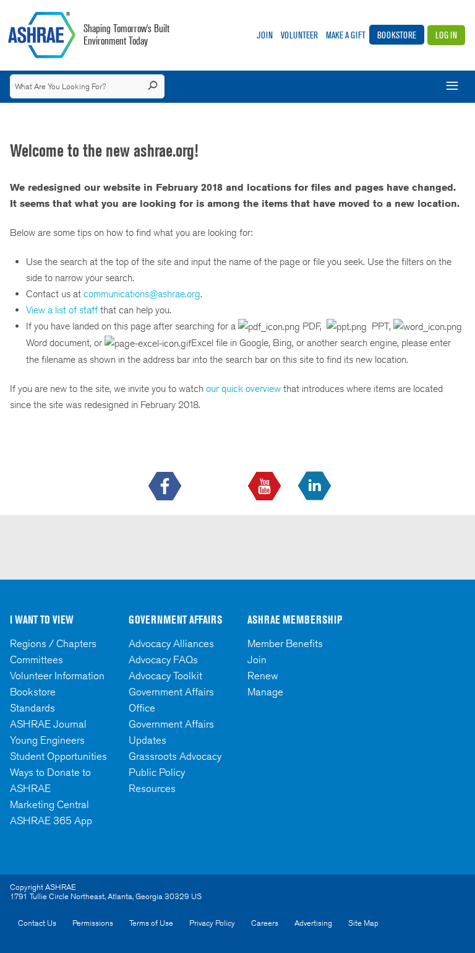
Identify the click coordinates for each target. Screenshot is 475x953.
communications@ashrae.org (141, 294)
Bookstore (396, 35)
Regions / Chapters (53, 643)
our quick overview (243, 388)
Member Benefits (285, 643)
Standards (32, 708)
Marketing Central (49, 804)
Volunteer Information (57, 675)
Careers (264, 923)
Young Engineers (47, 740)
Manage (265, 691)
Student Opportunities (58, 756)
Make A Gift (346, 35)
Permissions (92, 923)
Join (265, 35)
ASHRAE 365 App (51, 820)
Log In (446, 35)
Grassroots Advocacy (175, 756)
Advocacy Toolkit (165, 675)
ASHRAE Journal (48, 724)
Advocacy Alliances (171, 643)
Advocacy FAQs (163, 659)
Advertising (313, 923)
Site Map (363, 923)
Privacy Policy (212, 923)
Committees (36, 659)
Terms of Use (151, 923)
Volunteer (299, 35)
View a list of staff (63, 310)
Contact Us (37, 923)
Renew (262, 675)
